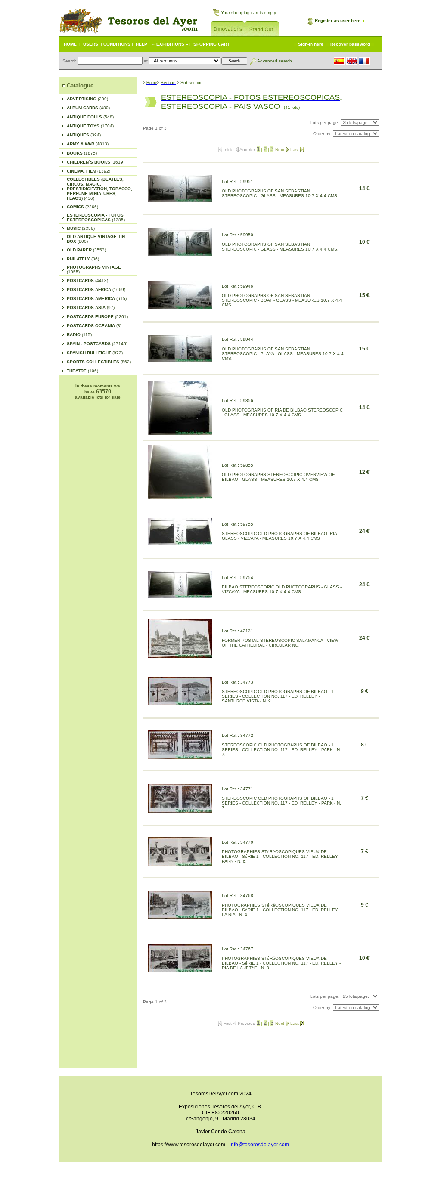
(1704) (90, 126)
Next (280, 149)
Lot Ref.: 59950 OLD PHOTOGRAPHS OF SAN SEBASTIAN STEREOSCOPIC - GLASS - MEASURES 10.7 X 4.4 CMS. (280, 241)
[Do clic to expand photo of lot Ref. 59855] (180, 497)
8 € (364, 745)
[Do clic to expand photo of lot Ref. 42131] (180, 655)
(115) (79, 334)
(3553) (86, 250)
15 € (364, 295)
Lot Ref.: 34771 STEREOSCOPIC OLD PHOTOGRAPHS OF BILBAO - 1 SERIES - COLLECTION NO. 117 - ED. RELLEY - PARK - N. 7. (281, 798)
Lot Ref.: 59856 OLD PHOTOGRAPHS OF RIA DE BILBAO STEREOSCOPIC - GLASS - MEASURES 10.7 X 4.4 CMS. (282, 407)
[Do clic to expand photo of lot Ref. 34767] (180, 970)
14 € (364, 189)
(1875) (82, 153)
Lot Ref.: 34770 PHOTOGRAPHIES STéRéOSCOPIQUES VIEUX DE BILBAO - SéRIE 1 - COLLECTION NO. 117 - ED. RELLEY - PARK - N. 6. (281, 851)
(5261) (97, 316)
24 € (364, 531)
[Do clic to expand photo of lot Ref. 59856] (180, 432)
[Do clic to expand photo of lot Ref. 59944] (180, 359)
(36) (83, 259)
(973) (95, 352)
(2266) (82, 206)
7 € (364, 798)
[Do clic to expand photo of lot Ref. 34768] (180, 916)
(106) (82, 370)
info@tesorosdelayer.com (259, 1145)
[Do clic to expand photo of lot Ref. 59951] (180, 200)
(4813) (88, 144)
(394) (84, 135)
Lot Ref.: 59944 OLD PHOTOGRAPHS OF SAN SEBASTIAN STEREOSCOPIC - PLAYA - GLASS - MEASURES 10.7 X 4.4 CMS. (283, 349)
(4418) (87, 280)
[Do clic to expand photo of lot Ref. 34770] (180, 864)
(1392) (88, 171)
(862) (99, 361)
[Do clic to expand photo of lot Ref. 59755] (180, 542)
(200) (87, 98)
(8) (94, 325)
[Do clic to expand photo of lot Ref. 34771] (180, 810)
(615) (97, 298)
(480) (88, 107)
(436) (99, 189)
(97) (91, 307)
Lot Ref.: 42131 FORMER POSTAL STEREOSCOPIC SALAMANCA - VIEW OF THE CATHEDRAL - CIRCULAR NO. (280, 637)
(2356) (81, 228)
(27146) (97, 343)
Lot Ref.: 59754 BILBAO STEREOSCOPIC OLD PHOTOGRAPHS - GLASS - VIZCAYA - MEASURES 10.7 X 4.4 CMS (282, 584)
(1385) (96, 217)
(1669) (96, 289)
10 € (364, 242)
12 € (364, 472)
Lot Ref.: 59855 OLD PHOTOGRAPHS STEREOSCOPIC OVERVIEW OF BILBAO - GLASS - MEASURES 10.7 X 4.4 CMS (278, 472)
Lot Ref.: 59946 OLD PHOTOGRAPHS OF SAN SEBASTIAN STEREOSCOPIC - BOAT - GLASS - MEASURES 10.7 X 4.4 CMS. (282, 295)
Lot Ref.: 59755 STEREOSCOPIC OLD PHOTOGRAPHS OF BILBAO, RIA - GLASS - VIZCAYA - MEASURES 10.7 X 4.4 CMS (280, 531)
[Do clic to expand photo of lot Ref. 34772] (180, 757)
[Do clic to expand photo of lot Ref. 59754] (180, 596)
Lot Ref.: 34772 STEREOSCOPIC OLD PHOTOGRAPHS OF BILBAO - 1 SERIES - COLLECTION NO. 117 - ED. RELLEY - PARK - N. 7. (281, 745)
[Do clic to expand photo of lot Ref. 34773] (180, 703)
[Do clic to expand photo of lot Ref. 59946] (180, 307)
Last (295, 149)
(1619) (95, 162)
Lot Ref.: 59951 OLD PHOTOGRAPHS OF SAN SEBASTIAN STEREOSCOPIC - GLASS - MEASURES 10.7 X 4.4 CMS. (280, 188)
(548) (90, 116)
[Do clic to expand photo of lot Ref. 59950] (180, 253)
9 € (364, 691)
